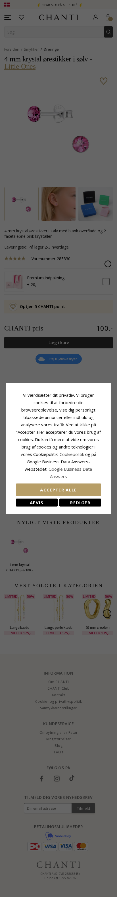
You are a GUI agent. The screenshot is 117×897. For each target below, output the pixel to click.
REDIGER (80, 502)
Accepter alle (58, 490)
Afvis (37, 502)
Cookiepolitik (72, 454)
